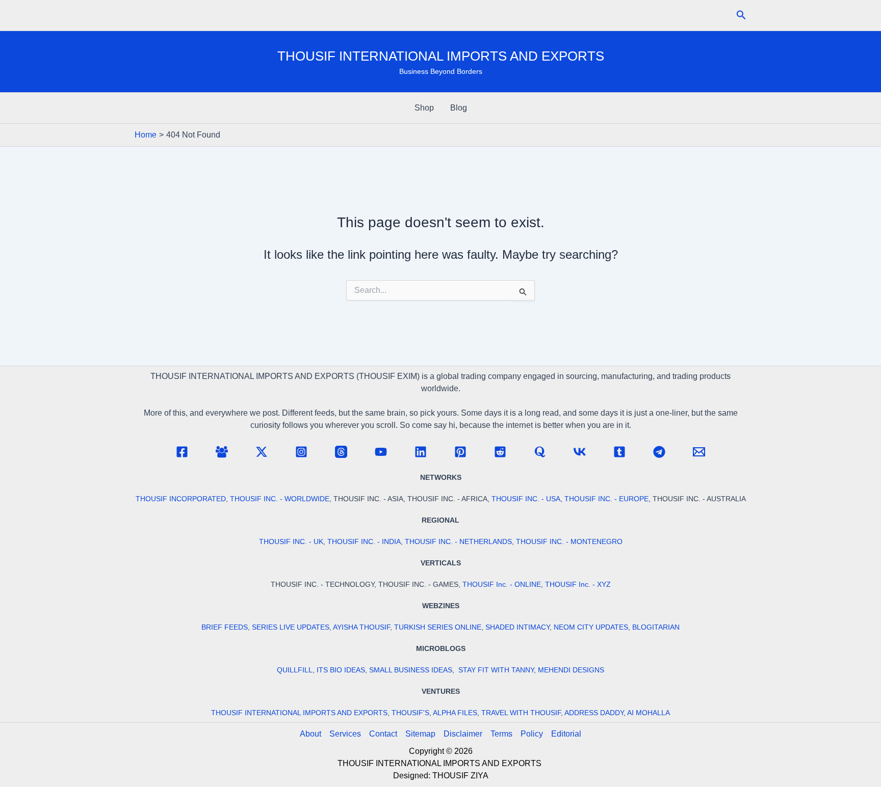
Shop (424, 107)
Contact (383, 733)
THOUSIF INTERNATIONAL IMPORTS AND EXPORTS (440, 56)
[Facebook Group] (221, 452)
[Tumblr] (619, 452)
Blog (458, 107)
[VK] (579, 452)
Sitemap (420, 733)
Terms (501, 733)
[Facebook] (182, 452)
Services (345, 733)
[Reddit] (500, 452)
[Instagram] (301, 452)
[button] (741, 15)
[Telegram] (659, 452)
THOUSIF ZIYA (460, 775)
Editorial (566, 733)
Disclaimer (463, 733)
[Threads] (341, 452)
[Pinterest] (460, 452)
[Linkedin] (420, 452)
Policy (532, 733)
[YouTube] (381, 452)
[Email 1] (699, 452)
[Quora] (540, 452)
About (310, 733)
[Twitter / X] (261, 452)
